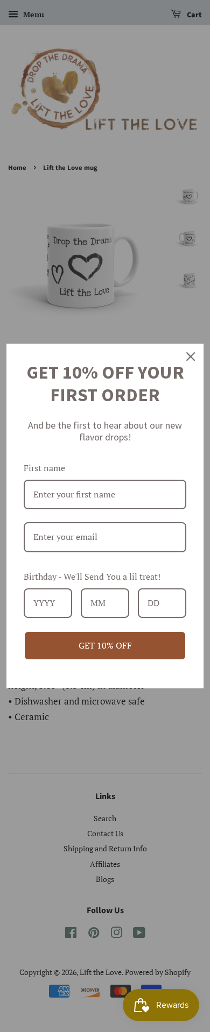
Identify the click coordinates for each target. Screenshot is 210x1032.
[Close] (191, 356)
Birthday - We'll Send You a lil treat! (92, 576)
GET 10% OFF (105, 645)
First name (44, 468)
